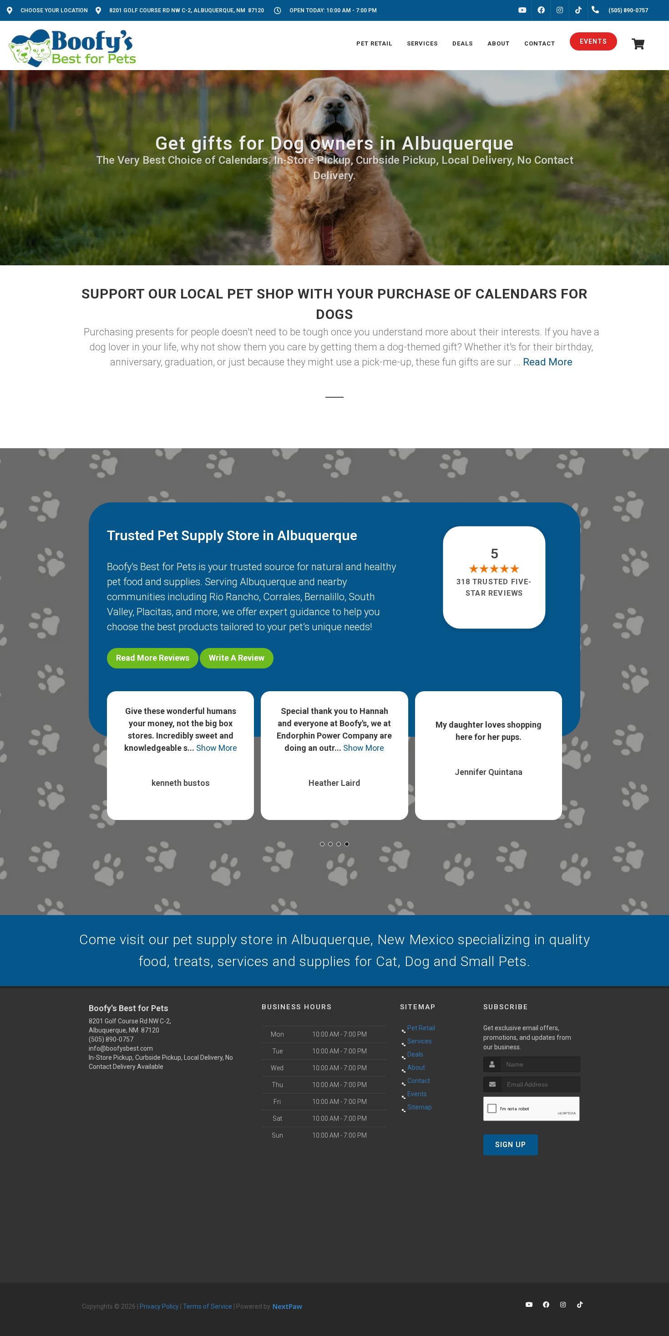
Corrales (281, 596)
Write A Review (236, 658)
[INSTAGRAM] (560, 10)
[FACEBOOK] (541, 10)
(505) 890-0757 (111, 1039)
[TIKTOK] (578, 10)
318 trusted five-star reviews (494, 587)
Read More (548, 362)
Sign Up (510, 1144)
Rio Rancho (234, 596)
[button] (322, 844)
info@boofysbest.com (121, 1048)
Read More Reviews (152, 658)
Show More (209, 748)
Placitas (154, 611)
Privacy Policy (159, 1306)
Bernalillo (324, 596)
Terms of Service (207, 1306)
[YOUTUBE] (522, 10)
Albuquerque (268, 581)
